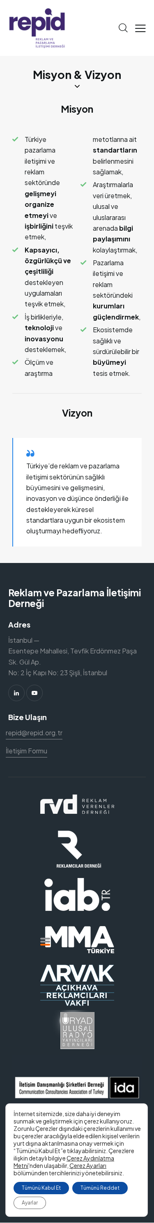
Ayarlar (30, 1203)
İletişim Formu (26, 750)
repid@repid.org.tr (34, 732)
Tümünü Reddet (100, 1188)
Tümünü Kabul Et (41, 1188)
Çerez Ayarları (87, 1165)
